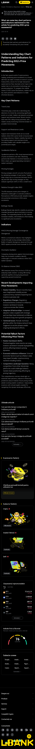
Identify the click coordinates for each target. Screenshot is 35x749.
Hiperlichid (17, 668)
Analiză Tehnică (18, 659)
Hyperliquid (28, 668)
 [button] (16, 2)
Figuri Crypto (28, 664)
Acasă (3, 7)
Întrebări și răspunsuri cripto (15, 7)
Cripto (7, 668)
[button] (29, 736)
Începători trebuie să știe (8, 659)
